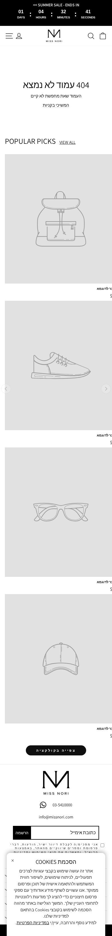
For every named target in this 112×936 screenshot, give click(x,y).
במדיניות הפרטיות (33, 922)
